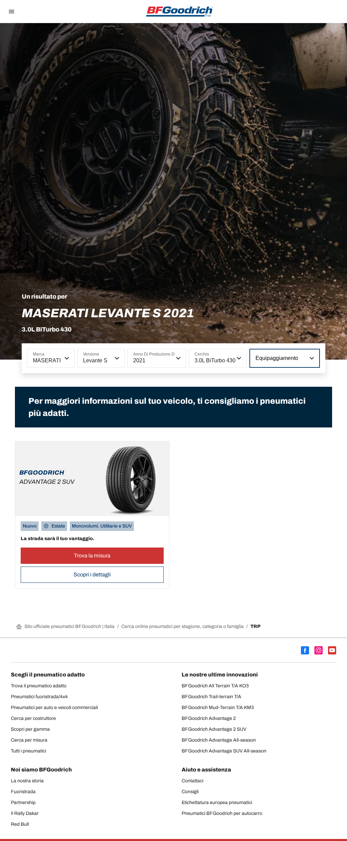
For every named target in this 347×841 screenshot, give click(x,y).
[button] (66, 358)
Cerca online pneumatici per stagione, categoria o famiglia (182, 626)
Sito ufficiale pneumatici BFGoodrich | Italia (69, 626)
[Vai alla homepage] (179, 11)
